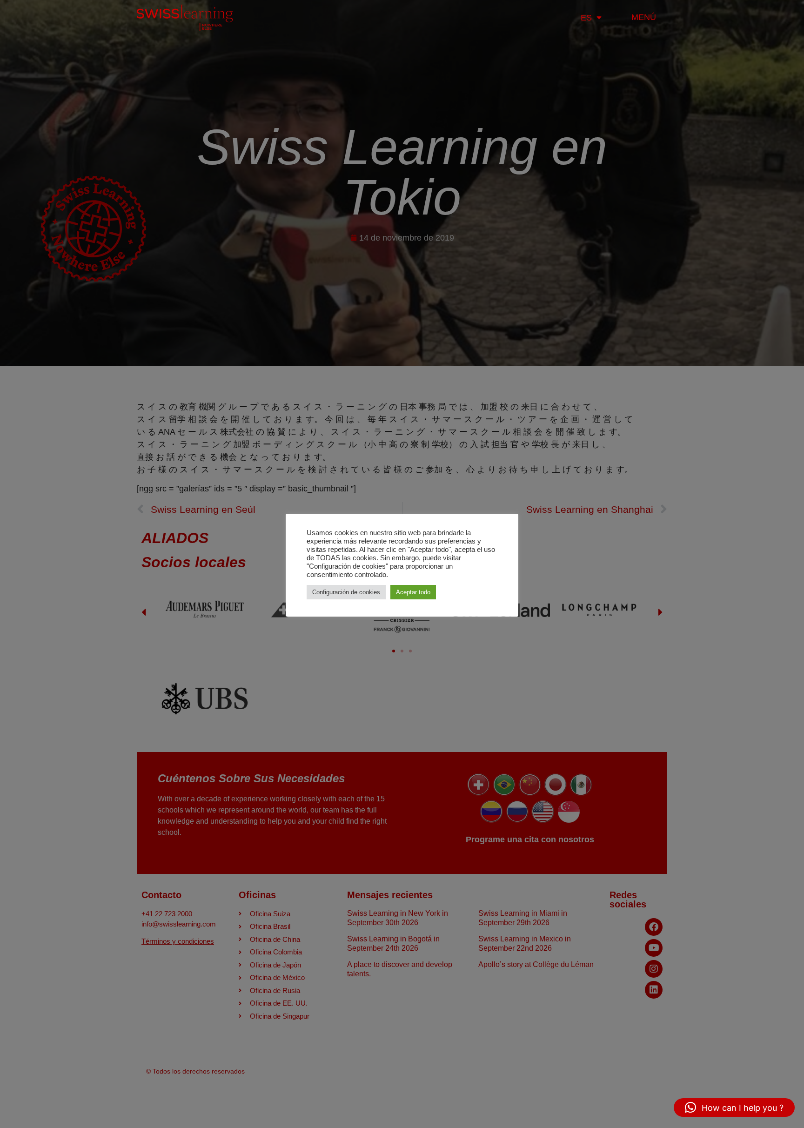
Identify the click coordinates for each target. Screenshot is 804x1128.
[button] (734, 1107)
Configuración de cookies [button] (346, 592)
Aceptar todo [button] (413, 592)
